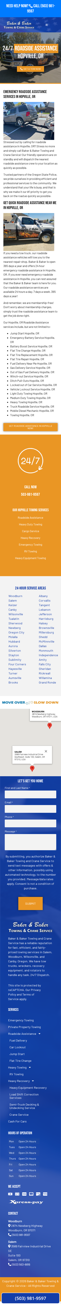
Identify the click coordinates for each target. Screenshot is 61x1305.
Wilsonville (15, 614)
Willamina (45, 678)
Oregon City (16, 632)
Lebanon (44, 609)
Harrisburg (46, 618)
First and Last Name (17, 788)
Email (9, 802)
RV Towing (30, 551)
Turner (12, 673)
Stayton (13, 655)
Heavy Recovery (30, 537)
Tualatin (13, 618)
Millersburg (46, 632)
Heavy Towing (17, 1067)
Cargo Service (30, 531)
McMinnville (46, 641)
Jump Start (17, 1054)
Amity (43, 659)
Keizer (12, 605)
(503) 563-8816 (21, 1264)
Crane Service (19, 1114)
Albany (43, 596)
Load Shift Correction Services (24, 1096)
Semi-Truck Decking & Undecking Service (24, 1106)
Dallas (43, 646)
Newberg (14, 628)
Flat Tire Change (20, 1060)
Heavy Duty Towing (30, 524)
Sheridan (45, 669)
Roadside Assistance (30, 517)
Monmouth (46, 650)
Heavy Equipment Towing (30, 558)
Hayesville (15, 669)
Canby (12, 609)
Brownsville (46, 628)
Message (11, 831)
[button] (49, 725)
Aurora (13, 646)
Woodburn (15, 596)
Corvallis (44, 600)
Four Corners (17, 664)
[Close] (46, 751)
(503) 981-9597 (21, 1235)
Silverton (14, 650)
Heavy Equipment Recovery (28, 1087)
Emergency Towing (30, 544)
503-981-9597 (30, 494)
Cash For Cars (17, 1121)
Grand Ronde (47, 682)
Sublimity (14, 659)
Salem (12, 600)
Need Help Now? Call (23, 6)
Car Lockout (17, 1047)
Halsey (43, 623)
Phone (9, 816)
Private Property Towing (24, 1027)
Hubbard (14, 641)
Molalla (12, 637)
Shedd (43, 637)
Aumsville (14, 678)
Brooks (13, 682)
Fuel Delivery (18, 1040)
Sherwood (15, 623)
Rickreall (44, 673)
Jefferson (45, 614)
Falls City (45, 664)
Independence (48, 655)
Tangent (44, 605)
